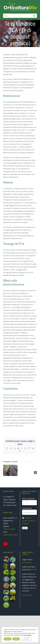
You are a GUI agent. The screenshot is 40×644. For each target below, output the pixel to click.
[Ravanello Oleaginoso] (6, 592)
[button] (4, 472)
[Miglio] (13, 566)
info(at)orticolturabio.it (10, 534)
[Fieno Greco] (6, 572)
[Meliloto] (13, 572)
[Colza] (13, 592)
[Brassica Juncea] (13, 598)
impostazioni (27, 635)
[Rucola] (13, 579)
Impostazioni (26, 639)
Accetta (7, 639)
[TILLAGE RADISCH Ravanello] (6, 605)
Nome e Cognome (28, 498)
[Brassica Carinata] (6, 598)
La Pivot (34, 569)
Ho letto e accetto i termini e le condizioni (29, 521)
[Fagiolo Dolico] (13, 559)
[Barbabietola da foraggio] (6, 566)
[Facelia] (13, 585)
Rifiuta (16, 639)
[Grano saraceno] (6, 585)
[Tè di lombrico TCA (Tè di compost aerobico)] (6, 559)
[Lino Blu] (6, 579)
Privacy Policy (26, 562)
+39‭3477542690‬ (9, 529)
